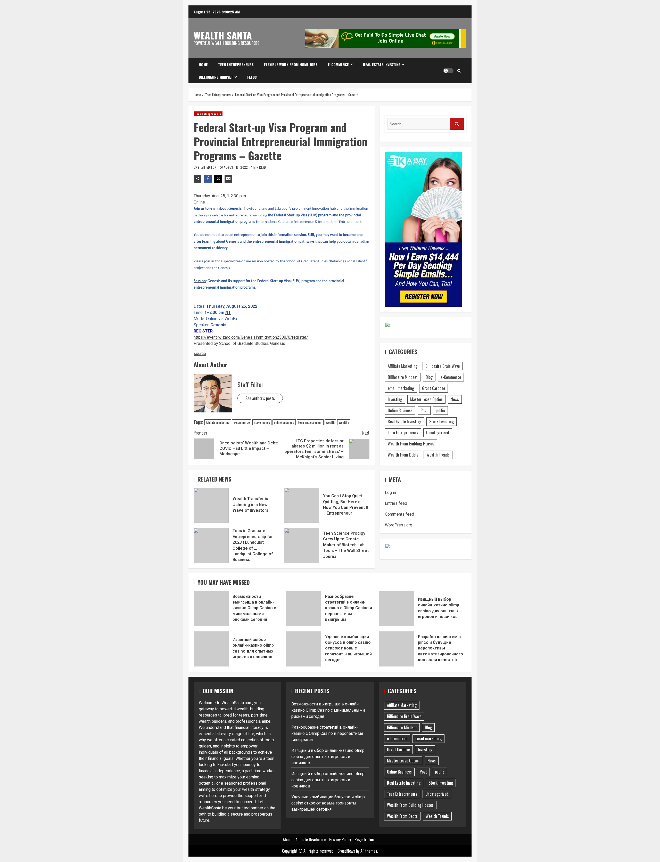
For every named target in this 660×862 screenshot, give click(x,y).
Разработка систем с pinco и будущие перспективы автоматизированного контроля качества (396, 648)
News (455, 399)
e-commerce (242, 422)
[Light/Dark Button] (448, 70)
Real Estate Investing (381, 64)
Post (424, 410)
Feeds (252, 77)
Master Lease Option (426, 399)
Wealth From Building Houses (411, 444)
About (287, 839)
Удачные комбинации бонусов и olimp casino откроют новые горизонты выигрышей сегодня (303, 648)
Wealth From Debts (403, 455)
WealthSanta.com (236, 702)
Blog (429, 377)
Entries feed (396, 503)
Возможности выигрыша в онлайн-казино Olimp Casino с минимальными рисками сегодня (211, 608)
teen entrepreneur (310, 422)
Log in (390, 492)
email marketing (401, 388)
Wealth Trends (438, 455)
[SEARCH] (457, 124)
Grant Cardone (433, 388)
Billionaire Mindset (216, 77)
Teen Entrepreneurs (236, 64)
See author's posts (260, 398)
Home (203, 64)
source (200, 353)
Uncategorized (437, 432)
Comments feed (399, 514)
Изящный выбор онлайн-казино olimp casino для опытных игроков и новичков (396, 608)
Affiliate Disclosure (310, 839)
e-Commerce (338, 64)
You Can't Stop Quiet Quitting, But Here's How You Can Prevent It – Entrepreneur (301, 505)
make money (262, 422)
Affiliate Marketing (402, 366)
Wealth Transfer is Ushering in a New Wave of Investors (211, 505)
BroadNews (346, 851)
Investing (395, 399)
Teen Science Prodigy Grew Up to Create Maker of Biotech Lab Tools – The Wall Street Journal (301, 545)
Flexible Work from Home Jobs (291, 64)
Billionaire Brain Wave (442, 366)
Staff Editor (207, 167)
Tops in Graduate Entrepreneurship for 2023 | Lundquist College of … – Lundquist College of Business (211, 545)
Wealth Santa (223, 35)
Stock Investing (441, 421)
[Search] (459, 71)
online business (284, 422)
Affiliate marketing (217, 422)
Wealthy (344, 422)
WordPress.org (398, 525)
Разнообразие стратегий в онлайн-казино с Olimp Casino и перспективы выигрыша (303, 608)
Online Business (400, 410)
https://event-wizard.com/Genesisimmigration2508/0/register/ (251, 337)
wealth (330, 422)
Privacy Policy (340, 839)
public (440, 410)
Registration (364, 839)
